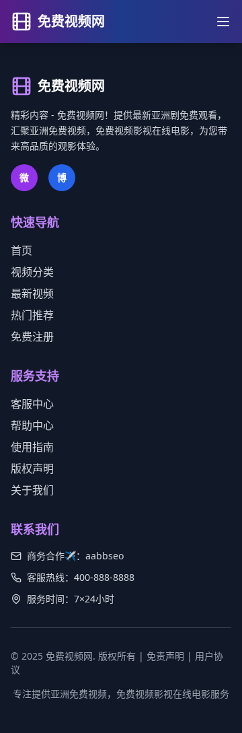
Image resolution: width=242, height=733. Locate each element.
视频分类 (32, 272)
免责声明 (165, 656)
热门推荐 (32, 315)
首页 (21, 250)
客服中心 (32, 403)
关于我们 (32, 490)
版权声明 (32, 468)
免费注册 (32, 336)
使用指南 (32, 447)
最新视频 (32, 293)
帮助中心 (32, 425)
